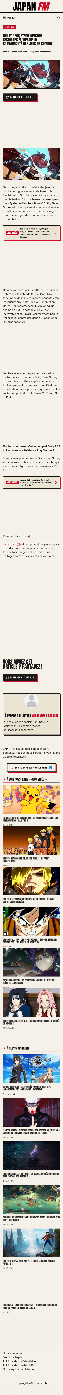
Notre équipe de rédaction (19, 1369)
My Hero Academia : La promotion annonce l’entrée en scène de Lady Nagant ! (29, 981)
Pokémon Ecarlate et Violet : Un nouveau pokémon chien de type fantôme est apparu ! (31, 1175)
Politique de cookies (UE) (18, 1365)
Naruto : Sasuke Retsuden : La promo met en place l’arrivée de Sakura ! (31, 1022)
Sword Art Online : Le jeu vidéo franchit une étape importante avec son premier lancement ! (27, 1088)
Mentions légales (13, 1357)
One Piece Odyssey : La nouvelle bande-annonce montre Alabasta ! (29, 1262)
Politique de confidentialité (19, 1361)
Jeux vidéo (9, 27)
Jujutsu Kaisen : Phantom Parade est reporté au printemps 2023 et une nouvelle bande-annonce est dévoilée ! (31, 1131)
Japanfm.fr (10, 544)
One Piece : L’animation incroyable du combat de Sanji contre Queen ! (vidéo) (29, 900)
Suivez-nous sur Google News (31, 767)
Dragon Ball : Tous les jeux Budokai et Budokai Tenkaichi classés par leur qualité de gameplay (30, 941)
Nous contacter (12, 1353)
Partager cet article (22, 97)
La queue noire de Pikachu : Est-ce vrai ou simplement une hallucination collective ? (30, 819)
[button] (59, 17)
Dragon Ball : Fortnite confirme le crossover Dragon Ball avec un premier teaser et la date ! (31, 1306)
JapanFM (41, 1383)
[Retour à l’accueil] (31, 6)
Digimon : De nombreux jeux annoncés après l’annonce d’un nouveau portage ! (31, 1218)
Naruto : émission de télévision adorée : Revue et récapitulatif (26, 860)
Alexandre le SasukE (45, 715)
